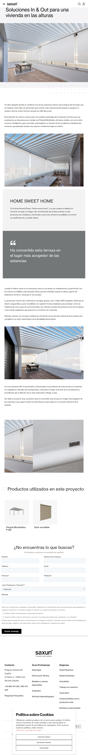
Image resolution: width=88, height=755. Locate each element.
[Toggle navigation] (4, 3)
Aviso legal (37, 730)
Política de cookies (23, 730)
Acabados (36, 691)
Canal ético (64, 693)
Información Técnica (40, 676)
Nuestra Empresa (66, 676)
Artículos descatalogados (43, 696)
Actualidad (64, 681)
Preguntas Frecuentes (14, 696)
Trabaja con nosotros (68, 687)
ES (76, 726)
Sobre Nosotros (66, 670)
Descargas (36, 670)
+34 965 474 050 (12, 686)
